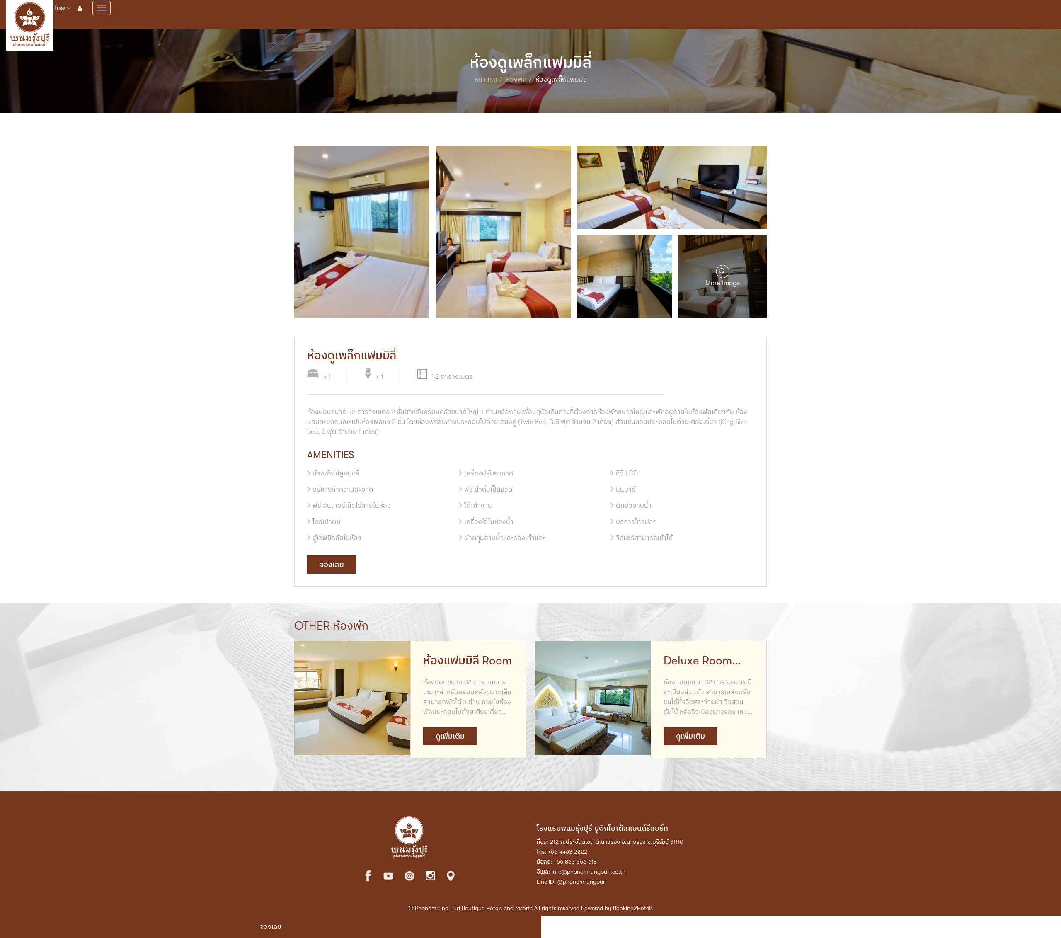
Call (804, 927)
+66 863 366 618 (575, 861)
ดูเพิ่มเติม (450, 736)
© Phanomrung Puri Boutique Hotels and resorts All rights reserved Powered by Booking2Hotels (531, 908)
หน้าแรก (486, 79)
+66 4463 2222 (567, 851)
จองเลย (332, 564)
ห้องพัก (516, 79)
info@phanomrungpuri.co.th (588, 871)
